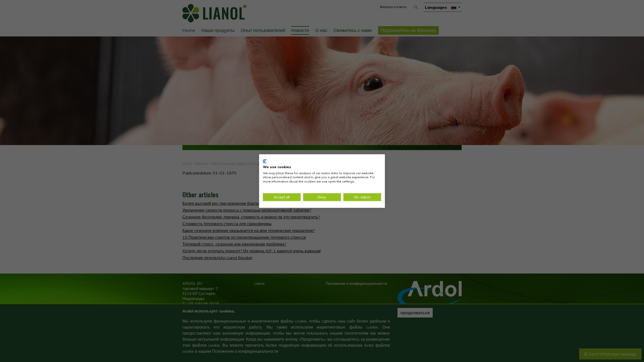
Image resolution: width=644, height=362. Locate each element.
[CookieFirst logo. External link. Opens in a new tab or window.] (265, 161)
